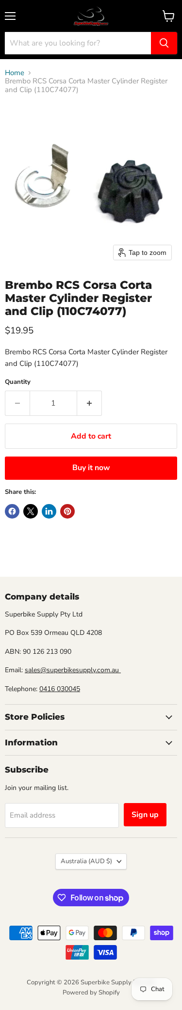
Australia (86, 861)
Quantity (18, 382)
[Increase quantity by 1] (89, 403)
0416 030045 (59, 689)
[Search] (164, 43)
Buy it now (91, 467)
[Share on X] (30, 511)
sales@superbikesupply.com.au (73, 670)
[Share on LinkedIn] (49, 511)
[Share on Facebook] (12, 511)
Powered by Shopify (91, 992)
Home (14, 73)
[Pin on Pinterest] (67, 511)
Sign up (145, 814)
